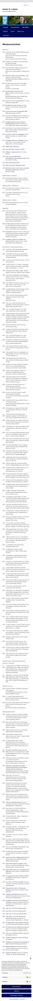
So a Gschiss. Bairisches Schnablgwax (15, 134)
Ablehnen (16, 991)
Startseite (5, 27)
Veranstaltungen (15, 27)
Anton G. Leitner (10, 9)
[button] (30, 958)
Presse (12, 31)
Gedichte (5, 31)
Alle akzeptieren (16, 986)
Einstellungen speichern (16, 995)
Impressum (22, 999)
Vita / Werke (25, 27)
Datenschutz (20, 31)
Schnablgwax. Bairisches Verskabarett (14, 140)
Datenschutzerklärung (14, 999)
